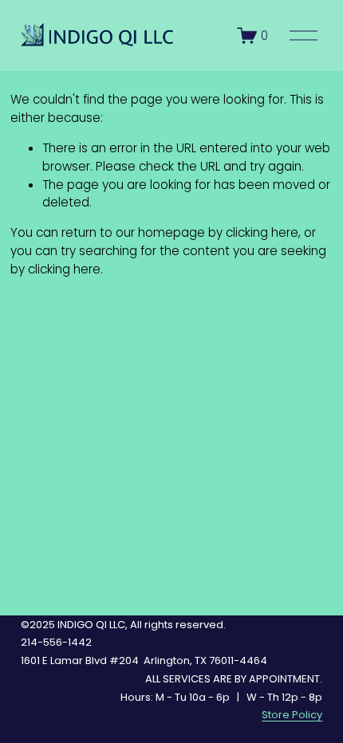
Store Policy (292, 715)
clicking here (262, 232)
